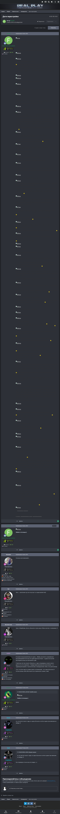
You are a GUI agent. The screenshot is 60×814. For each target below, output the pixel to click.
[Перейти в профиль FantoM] (4, 21)
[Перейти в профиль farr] (8, 596)
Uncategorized (18, 22)
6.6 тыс (7, 52)
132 (7, 607)
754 (7, 706)
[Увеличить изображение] (18, 38)
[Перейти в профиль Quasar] (8, 725)
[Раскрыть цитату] (18, 691)
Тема (24, 806)
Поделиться (41, 21)
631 (7, 736)
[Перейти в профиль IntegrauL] (8, 694)
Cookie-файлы (38, 806)
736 (7, 573)
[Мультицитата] (17, 521)
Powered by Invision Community (30, 807)
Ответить (53, 27)
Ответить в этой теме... (17, 788)
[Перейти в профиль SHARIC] (8, 660)
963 (7, 766)
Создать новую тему (40, 27)
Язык (20, 806)
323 (7, 643)
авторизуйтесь (51, 781)
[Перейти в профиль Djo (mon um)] (8, 631)
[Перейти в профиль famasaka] (8, 561)
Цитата (21, 521)
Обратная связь (30, 806)
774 (7, 672)
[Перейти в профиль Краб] (8, 755)
